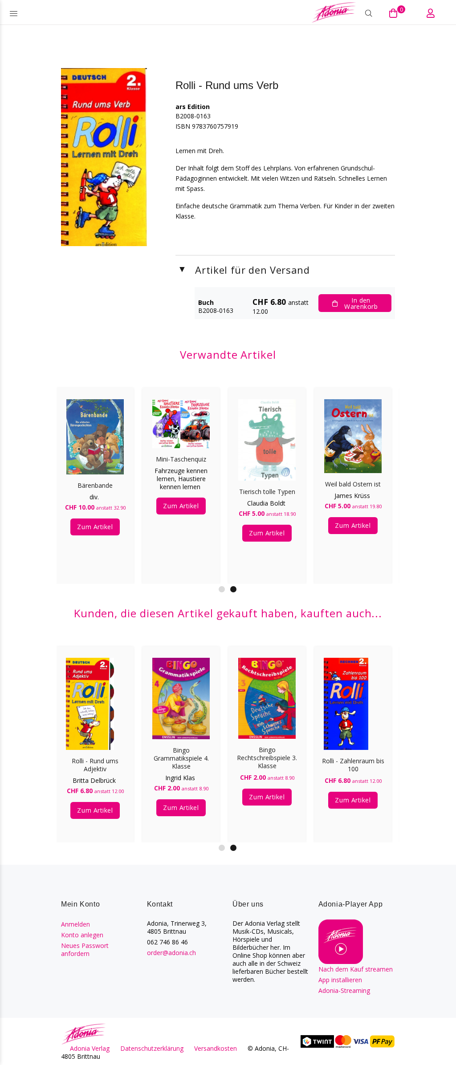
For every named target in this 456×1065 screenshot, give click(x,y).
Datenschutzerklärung (151, 1048)
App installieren (340, 980)
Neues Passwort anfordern (85, 949)
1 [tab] (222, 589)
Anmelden (75, 924)
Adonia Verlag (90, 1048)
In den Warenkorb (361, 303)
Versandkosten (215, 1048)
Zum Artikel (95, 526)
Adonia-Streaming (344, 990)
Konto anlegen (82, 935)
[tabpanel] (181, 477)
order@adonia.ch (171, 952)
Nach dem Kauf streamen (355, 969)
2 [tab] (233, 589)
